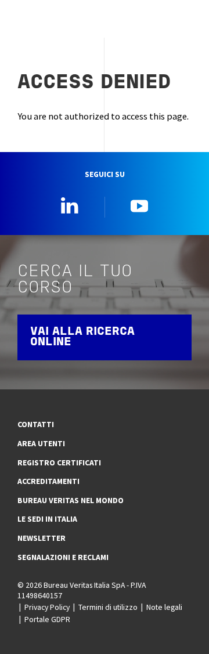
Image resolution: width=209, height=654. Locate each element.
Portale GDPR (47, 619)
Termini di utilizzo (108, 607)
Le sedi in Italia (47, 519)
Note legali (164, 607)
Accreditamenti (48, 481)
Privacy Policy (47, 607)
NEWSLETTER (41, 538)
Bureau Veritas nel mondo (70, 500)
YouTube (139, 205)
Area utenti (41, 443)
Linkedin (69, 205)
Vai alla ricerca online (82, 337)
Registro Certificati (59, 462)
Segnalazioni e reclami (63, 557)
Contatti (35, 424)
